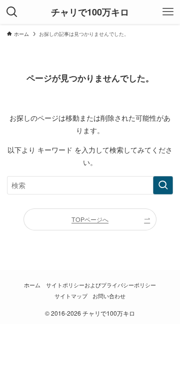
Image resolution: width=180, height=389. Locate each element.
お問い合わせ (109, 296)
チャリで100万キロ (90, 11)
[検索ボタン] (12, 12)
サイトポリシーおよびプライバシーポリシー (101, 285)
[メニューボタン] (168, 12)
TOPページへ (90, 219)
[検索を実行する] (163, 185)
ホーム (32, 285)
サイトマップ (71, 296)
